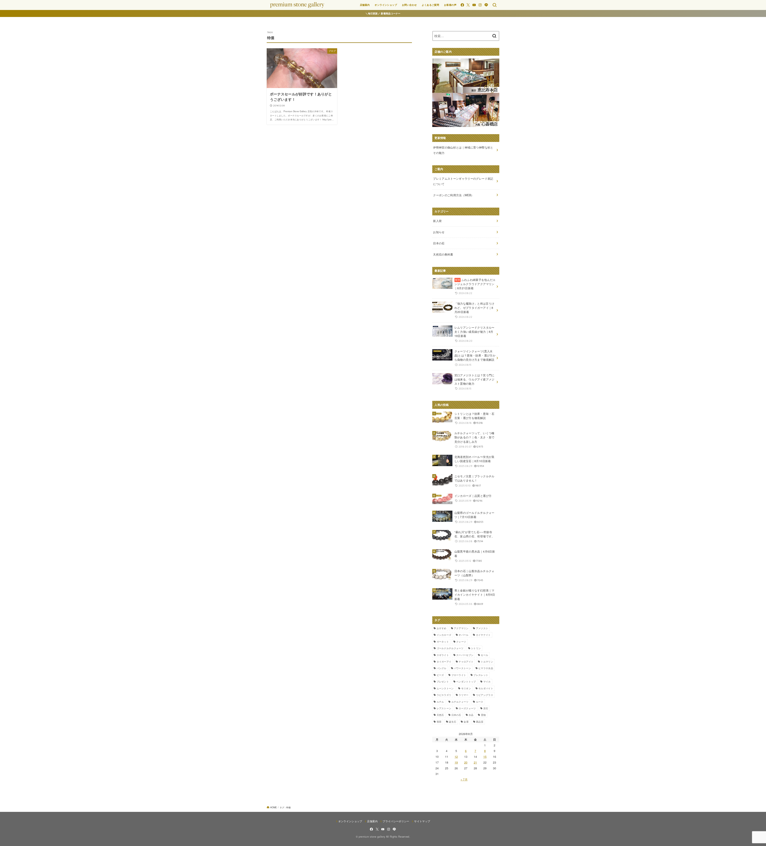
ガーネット (443, 641)
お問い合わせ (409, 5)
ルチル (440, 701)
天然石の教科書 (443, 254)
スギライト (443, 655)
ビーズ (440, 675)
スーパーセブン (464, 655)
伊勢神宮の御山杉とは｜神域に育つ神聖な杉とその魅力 (463, 150)
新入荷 (437, 221)
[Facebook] (462, 5)
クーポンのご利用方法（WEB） (453, 195)
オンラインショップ (386, 5)
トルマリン (487, 661)
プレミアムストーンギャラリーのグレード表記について (463, 181)
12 (456, 757)
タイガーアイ (444, 661)
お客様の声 (450, 5)
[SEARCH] (494, 5)
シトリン (476, 648)
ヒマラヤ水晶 (485, 668)
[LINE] (486, 5)
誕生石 (452, 721)
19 (456, 762)
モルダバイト (485, 688)
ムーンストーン (445, 688)
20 (466, 762)
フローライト (458, 675)
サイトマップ (422, 821)
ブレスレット (480, 675)
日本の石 (456, 714)
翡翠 (439, 721)
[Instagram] (480, 5)
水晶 (471, 714)
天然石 (440, 714)
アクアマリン (461, 628)
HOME (273, 807)
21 (475, 762)
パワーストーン (462, 668)
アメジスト (482, 628)
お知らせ (438, 232)
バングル (441, 668)
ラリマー (463, 694)
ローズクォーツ (467, 708)
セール (484, 655)
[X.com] (468, 5)
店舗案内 (365, 5)
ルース (479, 701)
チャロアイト (466, 661)
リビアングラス (484, 694)
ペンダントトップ (466, 681)
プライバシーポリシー (396, 821)
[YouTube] (474, 5)
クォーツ (461, 641)
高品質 (479, 721)
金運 (466, 721)
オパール (463, 634)
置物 (483, 714)
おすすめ (441, 628)
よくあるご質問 (430, 5)
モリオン (466, 688)
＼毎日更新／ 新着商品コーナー (383, 13)
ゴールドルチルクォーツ (450, 648)
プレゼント (443, 681)
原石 (485, 708)
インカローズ (444, 634)
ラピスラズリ (444, 694)
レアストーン (444, 708)
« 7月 (464, 779)
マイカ (487, 681)
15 (485, 757)
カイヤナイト (483, 634)
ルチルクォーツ (460, 701)
